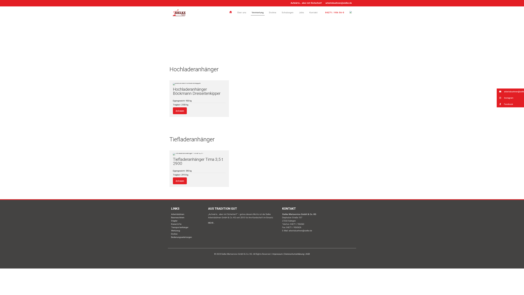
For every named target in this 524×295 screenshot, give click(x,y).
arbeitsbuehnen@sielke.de (338, 3)
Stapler (174, 221)
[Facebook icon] (174, 3)
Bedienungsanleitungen (181, 237)
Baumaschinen (177, 217)
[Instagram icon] (177, 3)
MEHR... (211, 223)
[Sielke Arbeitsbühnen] (179, 12)
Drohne (174, 234)
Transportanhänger (179, 227)
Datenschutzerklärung (294, 254)
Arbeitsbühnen (177, 214)
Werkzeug (175, 230)
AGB (308, 254)
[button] (510, 91)
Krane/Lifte (176, 224)
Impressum (278, 254)
